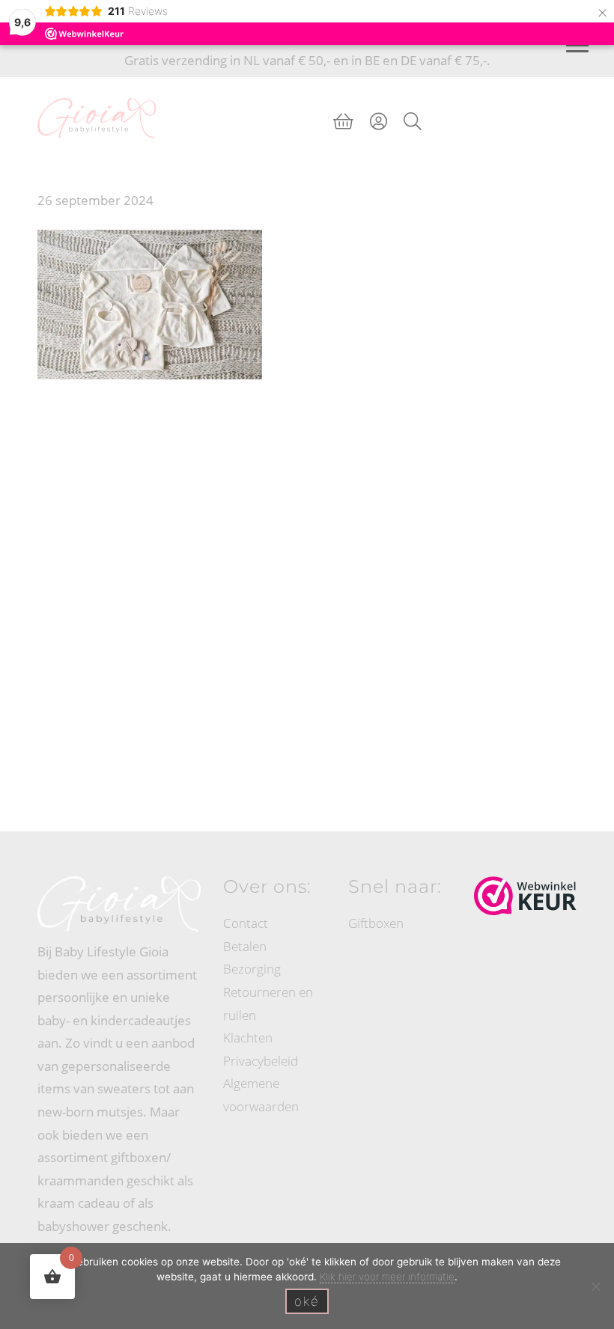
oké (307, 1301)
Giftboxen (376, 923)
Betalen (245, 946)
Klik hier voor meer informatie (387, 1277)
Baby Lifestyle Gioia (96, 91)
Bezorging (252, 968)
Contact (245, 923)
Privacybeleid (260, 1060)
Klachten (248, 1037)
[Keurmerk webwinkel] (525, 895)
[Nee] (595, 1286)
